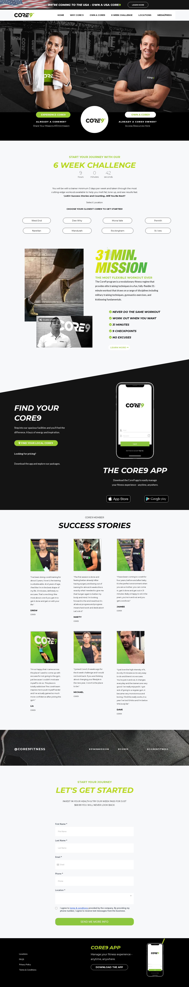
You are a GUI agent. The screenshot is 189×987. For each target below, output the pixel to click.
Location (60, 890)
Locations (23, 954)
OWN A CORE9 (97, 15)
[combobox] (94, 898)
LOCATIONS (144, 15)
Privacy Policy (25, 964)
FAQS (21, 959)
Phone (59, 873)
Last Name (61, 840)
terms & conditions (79, 908)
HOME (61, 15)
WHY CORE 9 (77, 15)
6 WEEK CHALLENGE (121, 15)
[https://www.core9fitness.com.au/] (24, 15)
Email (58, 857)
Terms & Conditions (27, 970)
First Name (61, 824)
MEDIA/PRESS (164, 15)
